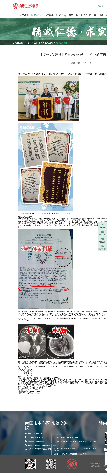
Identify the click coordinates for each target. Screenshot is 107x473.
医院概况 (38, 43)
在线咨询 (102, 242)
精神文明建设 (62, 43)
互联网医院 (102, 249)
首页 (30, 43)
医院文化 (49, 43)
